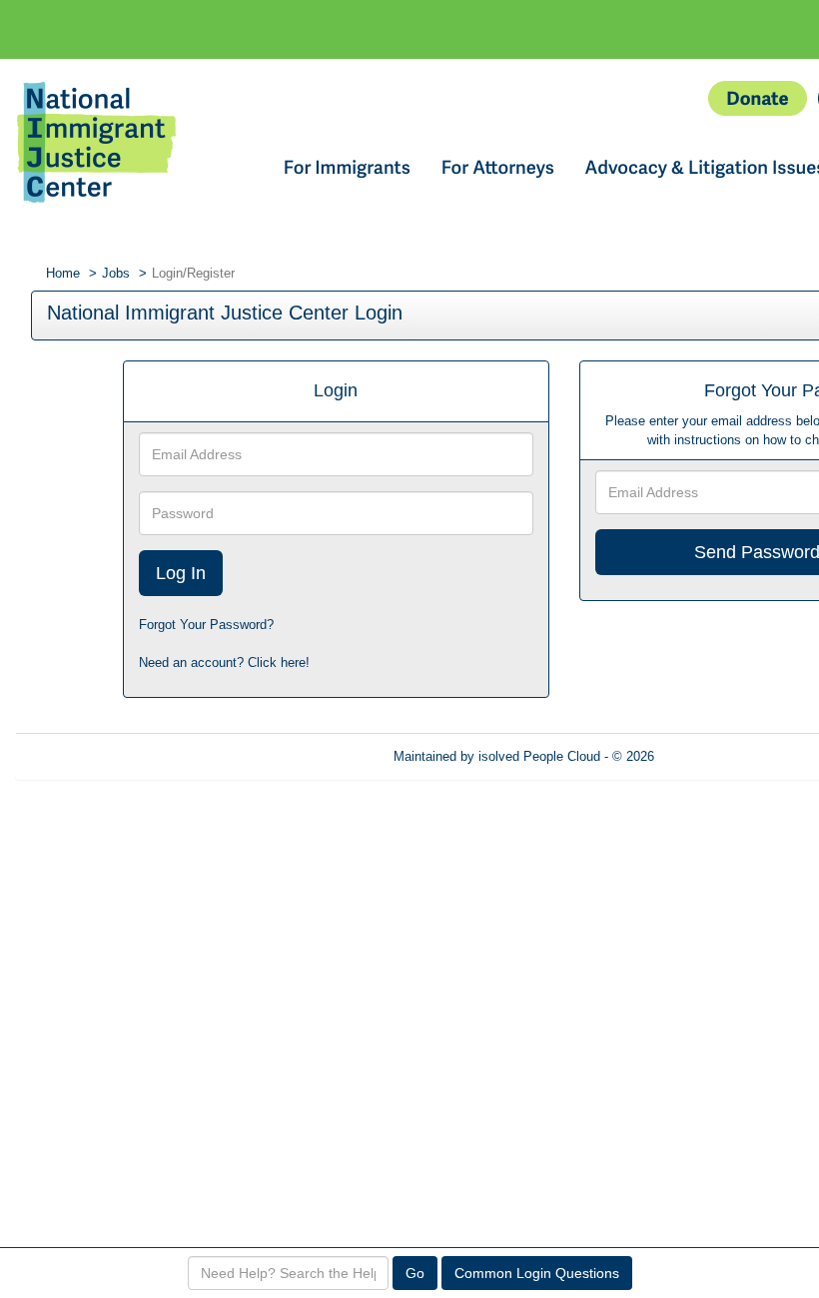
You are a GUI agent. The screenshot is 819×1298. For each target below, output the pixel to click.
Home (63, 273)
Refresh (712, 756)
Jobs (116, 273)
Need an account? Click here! (224, 662)
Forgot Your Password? (206, 624)
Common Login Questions (536, 1273)
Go (415, 1273)
